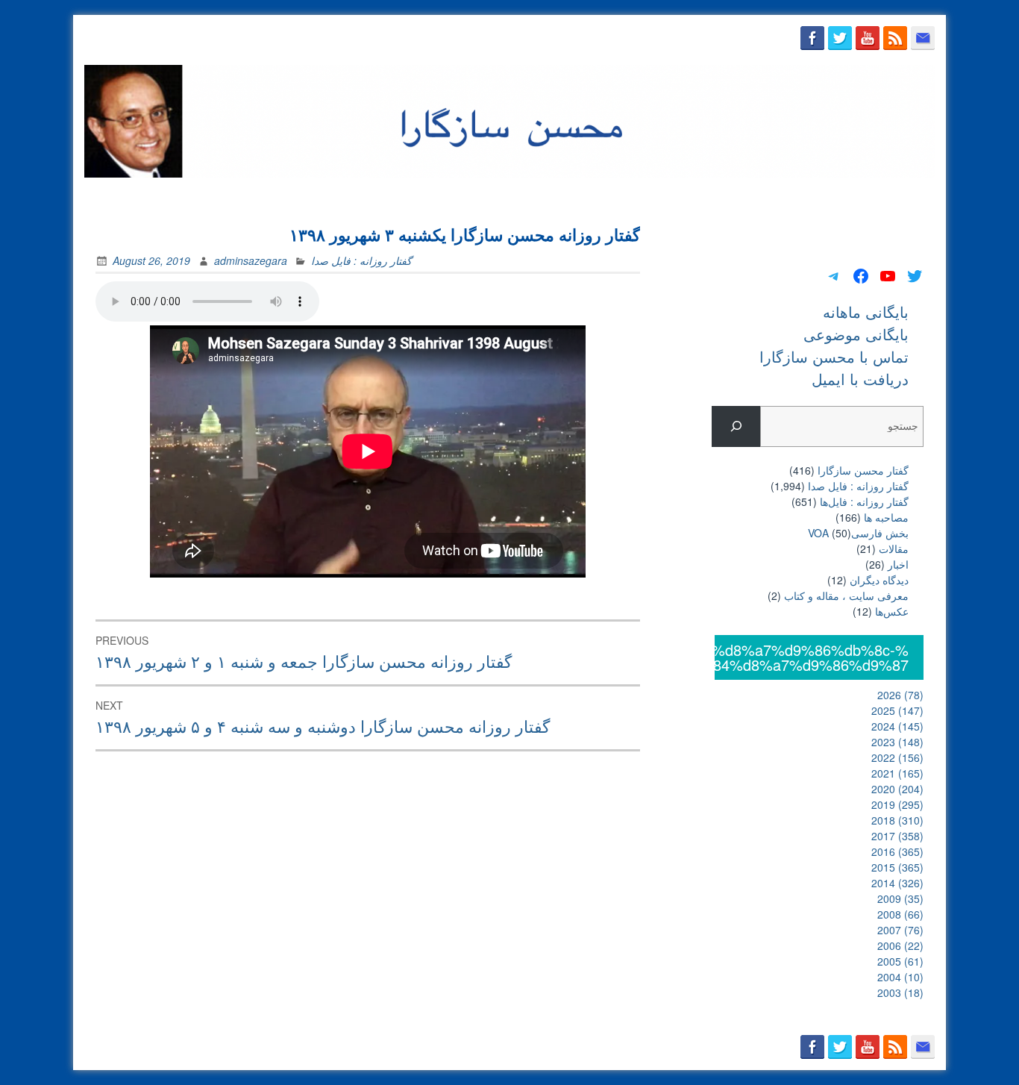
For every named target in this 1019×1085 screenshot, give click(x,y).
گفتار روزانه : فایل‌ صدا (361, 260)
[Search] (736, 426)
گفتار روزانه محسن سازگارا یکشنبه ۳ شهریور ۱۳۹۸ (464, 234)
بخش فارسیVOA (858, 532)
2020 (897, 788)
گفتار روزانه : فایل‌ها (864, 501)
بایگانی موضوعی (670, 195)
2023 (897, 741)
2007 (900, 929)
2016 (897, 851)
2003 (900, 992)
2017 (897, 835)
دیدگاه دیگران (879, 579)
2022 (897, 757)
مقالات (894, 548)
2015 (897, 867)
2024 (897, 726)
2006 (900, 945)
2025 (897, 710)
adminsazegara (250, 260)
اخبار (898, 564)
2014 (897, 882)
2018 (897, 820)
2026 (900, 694)
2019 (897, 804)
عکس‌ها (892, 611)
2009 (900, 898)
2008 (900, 914)
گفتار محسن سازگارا (863, 470)
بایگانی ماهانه (580, 195)
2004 (900, 976)
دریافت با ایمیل (891, 195)
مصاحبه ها (886, 517)
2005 (900, 961)
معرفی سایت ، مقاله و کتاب (846, 595)
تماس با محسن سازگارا (782, 195)
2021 (897, 773)
